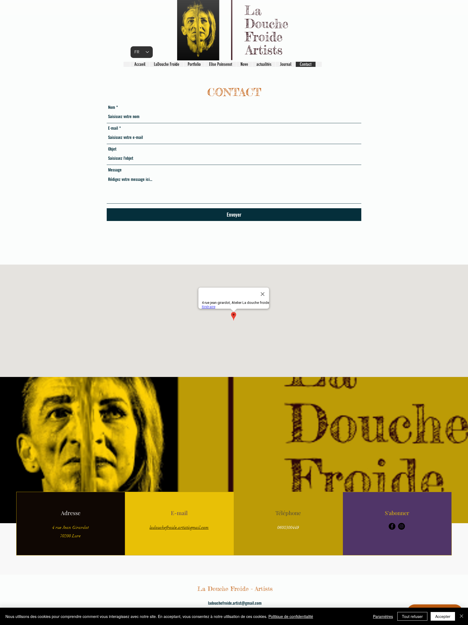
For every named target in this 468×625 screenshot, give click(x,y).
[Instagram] (401, 526)
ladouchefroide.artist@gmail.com (235, 603)
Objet (112, 149)
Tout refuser (412, 616)
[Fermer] (461, 616)
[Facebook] (392, 526)
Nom (111, 107)
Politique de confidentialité (290, 616)
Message (115, 170)
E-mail (113, 128)
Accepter (442, 616)
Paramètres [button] (383, 616)
